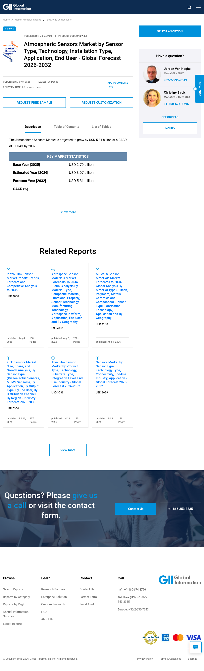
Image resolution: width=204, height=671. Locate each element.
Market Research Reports (28, 19)
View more (68, 450)
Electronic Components (59, 19)
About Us (47, 619)
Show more (68, 212)
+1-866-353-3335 (180, 509)
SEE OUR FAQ (170, 117)
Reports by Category (16, 597)
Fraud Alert (86, 604)
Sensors (9, 28)
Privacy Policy (145, 658)
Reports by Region (15, 604)
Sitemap (192, 658)
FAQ (44, 612)
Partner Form (88, 597)
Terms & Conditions (170, 658)
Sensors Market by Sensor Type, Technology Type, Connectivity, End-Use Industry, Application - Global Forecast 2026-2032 (111, 374)
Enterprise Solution (54, 597)
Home (6, 19)
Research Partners (53, 589)
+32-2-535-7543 (175, 80)
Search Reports (13, 589)
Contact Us (135, 509)
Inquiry (170, 128)
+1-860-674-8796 (176, 104)
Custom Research (53, 604)
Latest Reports (13, 624)
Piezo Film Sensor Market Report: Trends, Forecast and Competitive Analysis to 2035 (23, 282)
